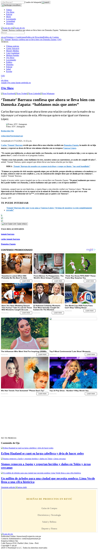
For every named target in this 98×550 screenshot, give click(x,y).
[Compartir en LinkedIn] (33, 93)
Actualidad (10, 21)
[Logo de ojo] (7, 28)
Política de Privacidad (34, 37)
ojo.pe (3, 37)
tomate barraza (7, 234)
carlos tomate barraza (10, 239)
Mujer (8, 17)
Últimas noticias (12, 46)
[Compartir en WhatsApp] (47, 93)
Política (9, 62)
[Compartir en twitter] (21, 93)
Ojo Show (10, 12)
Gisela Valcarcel (12, 48)
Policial (9, 14)
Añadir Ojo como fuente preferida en (16, 83)
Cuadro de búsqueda (33, 2)
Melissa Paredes (12, 55)
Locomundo (11, 19)
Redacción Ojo (7, 131)
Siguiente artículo (8, 487)
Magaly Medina (12, 51)
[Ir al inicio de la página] (7, 433)
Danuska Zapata (8, 244)
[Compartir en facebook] (8, 93)
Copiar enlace (22, 224)
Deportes (9, 23)
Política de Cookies (51, 37)
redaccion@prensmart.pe (12, 136)
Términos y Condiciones (16, 37)
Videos (9, 10)
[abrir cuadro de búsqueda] (45, 2)
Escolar (9, 71)
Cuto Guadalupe (12, 53)
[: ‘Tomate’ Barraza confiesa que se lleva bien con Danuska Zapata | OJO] (31, 39)
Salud (8, 69)
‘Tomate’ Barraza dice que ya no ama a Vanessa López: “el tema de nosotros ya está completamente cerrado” (49, 209)
